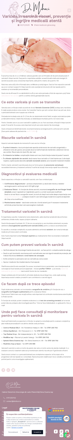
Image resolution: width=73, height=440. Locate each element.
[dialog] (25, 423)
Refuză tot (26, 432)
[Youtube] (67, 431)
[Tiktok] (61, 431)
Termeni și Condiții (17, 427)
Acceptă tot (37, 432)
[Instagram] (61, 435)
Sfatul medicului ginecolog (44, 25)
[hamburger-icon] (69, 10)
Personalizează (13, 432)
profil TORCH (31, 131)
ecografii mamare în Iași (13, 197)
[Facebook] (56, 431)
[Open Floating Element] (68, 436)
